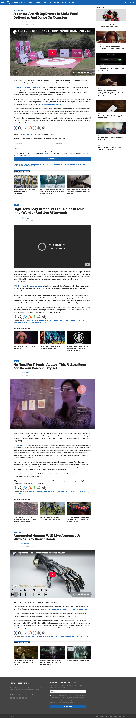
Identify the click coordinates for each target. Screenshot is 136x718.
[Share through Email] (39, 128)
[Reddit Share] (30, 128)
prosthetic (84, 636)
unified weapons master (36, 322)
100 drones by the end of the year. (50, 104)
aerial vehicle (39, 164)
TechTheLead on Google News (30, 134)
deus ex (65, 636)
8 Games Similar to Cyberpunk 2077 (78, 661)
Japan (16, 165)
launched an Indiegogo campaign (30, 286)
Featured (67, 164)
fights (47, 321)
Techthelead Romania (17, 695)
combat (33, 321)
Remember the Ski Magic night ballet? (27, 87)
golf (84, 164)
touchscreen (19, 493)
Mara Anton (26, 218)
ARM (36, 636)
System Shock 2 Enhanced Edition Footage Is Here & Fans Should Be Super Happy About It (50, 663)
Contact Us (117, 716)
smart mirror (78, 492)
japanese (21, 165)
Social (64, 2)
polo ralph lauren (65, 492)
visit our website (46, 153)
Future (71, 2)
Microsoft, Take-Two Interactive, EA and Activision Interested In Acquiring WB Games (79, 348)
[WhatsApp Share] (34, 128)
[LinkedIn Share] (25, 128)
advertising (29, 164)
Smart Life (47, 2)
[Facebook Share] (15, 128)
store (86, 492)
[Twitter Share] (20, 128)
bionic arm (58, 636)
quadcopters (31, 165)
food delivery (76, 164)
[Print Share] (44, 128)
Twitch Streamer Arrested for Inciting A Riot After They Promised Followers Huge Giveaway (25, 519)
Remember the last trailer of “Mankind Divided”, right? (68, 609)
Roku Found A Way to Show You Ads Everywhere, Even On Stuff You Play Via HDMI (78, 192)
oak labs (54, 492)
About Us (109, 716)
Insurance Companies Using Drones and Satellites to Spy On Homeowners (25, 192)
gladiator (54, 321)
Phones (38, 2)
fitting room (37, 492)
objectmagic (18, 322)
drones (48, 164)
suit (25, 322)
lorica (60, 321)
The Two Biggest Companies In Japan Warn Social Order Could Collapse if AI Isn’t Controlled (52, 192)
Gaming (56, 2)
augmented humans (45, 636)
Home (31, 2)
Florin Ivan (25, 22)
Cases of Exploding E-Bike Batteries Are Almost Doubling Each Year (51, 518)
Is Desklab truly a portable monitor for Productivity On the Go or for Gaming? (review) (78, 519)
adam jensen (29, 636)
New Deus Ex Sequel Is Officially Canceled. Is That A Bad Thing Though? (24, 663)
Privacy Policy (99, 716)
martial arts (69, 321)
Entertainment (57, 164)
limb (77, 636)
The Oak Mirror (19, 445)
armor (27, 321)
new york (46, 492)
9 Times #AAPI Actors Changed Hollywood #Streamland (50, 347)
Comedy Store (31, 695)
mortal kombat (80, 321)
